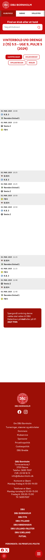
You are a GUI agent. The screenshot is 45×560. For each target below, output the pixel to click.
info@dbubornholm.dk (22, 476)
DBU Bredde (22, 450)
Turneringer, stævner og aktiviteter (22, 427)
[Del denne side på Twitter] (6, 551)
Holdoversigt (31, 57)
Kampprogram (14, 57)
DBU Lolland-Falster (22, 529)
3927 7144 (12, 322)
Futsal (22, 536)
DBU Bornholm (22, 513)
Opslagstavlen (16, 63)
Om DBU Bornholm (23, 424)
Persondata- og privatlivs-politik (22, 544)
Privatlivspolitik (22, 443)
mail (23, 319)
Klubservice (22, 435)
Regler (32, 63)
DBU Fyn (22, 517)
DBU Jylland (22, 521)
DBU (22, 510)
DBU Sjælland (22, 533)
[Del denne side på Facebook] (2, 551)
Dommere (22, 431)
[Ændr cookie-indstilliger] (4, 556)
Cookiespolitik (22, 447)
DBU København (23, 525)
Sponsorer (22, 439)
